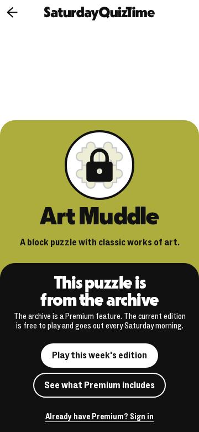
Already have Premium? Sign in (99, 417)
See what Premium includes (99, 385)
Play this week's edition (99, 355)
